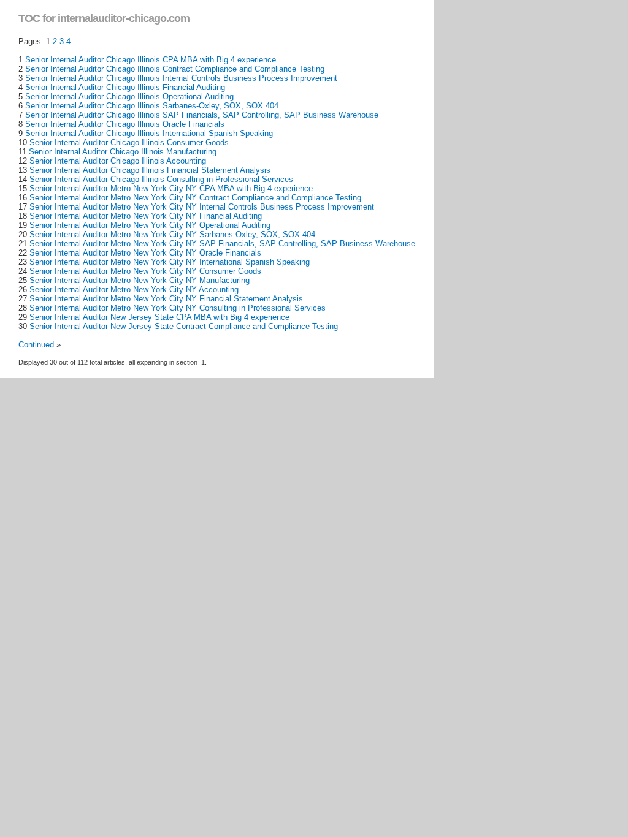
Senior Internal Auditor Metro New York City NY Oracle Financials (145, 252)
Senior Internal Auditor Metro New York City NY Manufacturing (139, 280)
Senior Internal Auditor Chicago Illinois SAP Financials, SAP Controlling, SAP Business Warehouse (201, 114)
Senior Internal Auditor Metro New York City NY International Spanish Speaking (169, 262)
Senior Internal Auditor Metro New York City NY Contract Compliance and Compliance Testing (195, 197)
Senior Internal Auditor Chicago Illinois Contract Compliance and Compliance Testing (174, 69)
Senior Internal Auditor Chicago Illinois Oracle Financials (124, 124)
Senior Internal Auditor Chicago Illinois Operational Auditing (129, 96)
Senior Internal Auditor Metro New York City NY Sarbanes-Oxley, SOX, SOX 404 (172, 234)
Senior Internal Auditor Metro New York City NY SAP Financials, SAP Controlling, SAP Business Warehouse (222, 243)
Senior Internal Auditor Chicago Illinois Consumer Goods (129, 142)
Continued (36, 344)
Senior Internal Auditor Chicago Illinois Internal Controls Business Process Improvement (181, 78)
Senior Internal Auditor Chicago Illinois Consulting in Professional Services (161, 179)
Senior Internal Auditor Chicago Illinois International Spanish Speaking (149, 133)
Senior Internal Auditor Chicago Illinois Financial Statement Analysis (149, 170)
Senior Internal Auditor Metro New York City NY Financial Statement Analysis (166, 298)
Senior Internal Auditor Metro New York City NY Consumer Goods (145, 271)
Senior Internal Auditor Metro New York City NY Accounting (134, 289)
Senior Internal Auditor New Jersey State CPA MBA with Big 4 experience (159, 317)
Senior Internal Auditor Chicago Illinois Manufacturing (122, 151)
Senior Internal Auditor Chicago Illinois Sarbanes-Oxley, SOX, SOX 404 (151, 105)
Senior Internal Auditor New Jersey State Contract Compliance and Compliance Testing (183, 326)
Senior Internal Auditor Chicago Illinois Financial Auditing (125, 87)
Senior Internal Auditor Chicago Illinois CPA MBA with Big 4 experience (150, 59)
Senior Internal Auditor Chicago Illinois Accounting (117, 160)
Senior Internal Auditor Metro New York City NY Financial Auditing (145, 216)
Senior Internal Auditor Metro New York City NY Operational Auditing (149, 225)
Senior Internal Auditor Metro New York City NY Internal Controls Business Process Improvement (201, 206)
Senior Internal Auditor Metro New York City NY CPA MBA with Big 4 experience (171, 188)
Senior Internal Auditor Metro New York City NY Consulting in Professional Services (177, 307)
